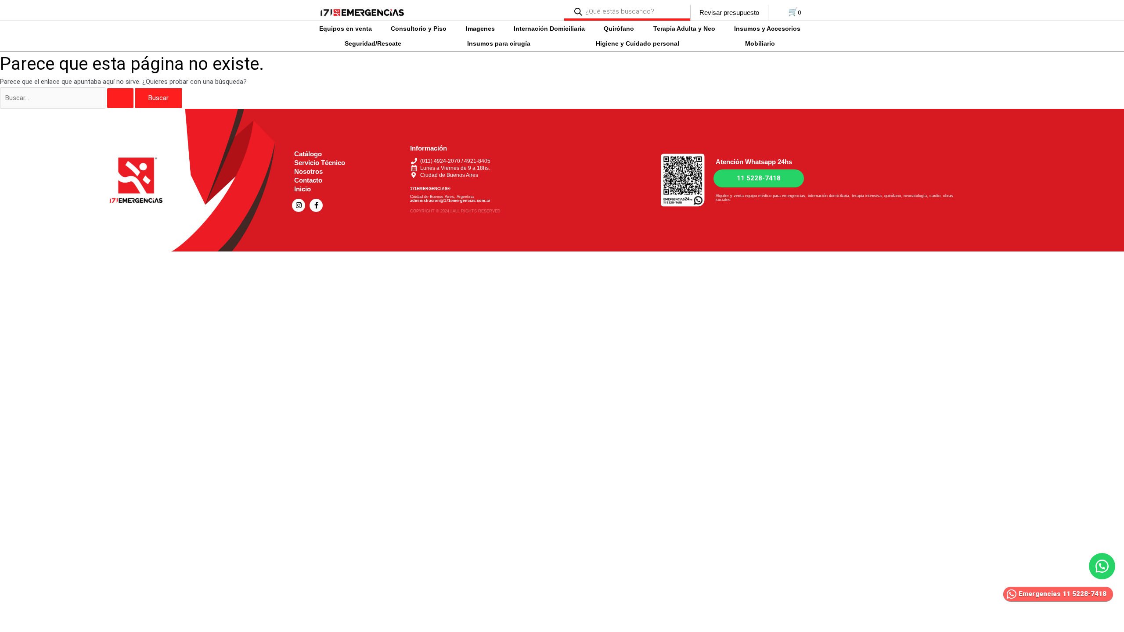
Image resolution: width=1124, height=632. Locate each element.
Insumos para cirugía (498, 43)
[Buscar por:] (67, 98)
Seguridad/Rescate (373, 43)
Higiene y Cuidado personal (637, 43)
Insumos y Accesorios (767, 28)
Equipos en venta (345, 28)
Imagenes (480, 28)
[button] (347, 28)
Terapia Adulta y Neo (684, 28)
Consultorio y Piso (419, 28)
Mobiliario (760, 43)
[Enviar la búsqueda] (120, 98)
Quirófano (619, 28)
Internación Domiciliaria (549, 28)
